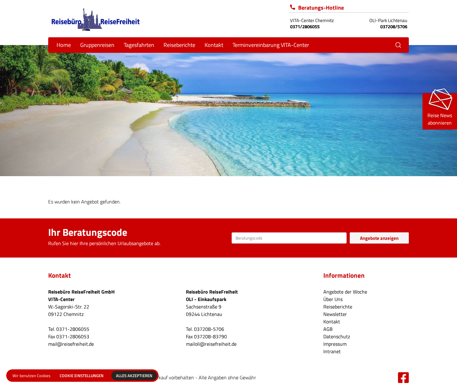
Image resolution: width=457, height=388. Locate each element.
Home (64, 45)
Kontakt (331, 321)
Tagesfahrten (139, 45)
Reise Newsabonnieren (439, 119)
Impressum (335, 344)
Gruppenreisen (97, 45)
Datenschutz (336, 336)
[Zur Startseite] (95, 19)
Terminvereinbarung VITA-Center (271, 45)
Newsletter (335, 314)
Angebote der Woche (345, 291)
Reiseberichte (179, 45)
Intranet (332, 351)
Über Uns (333, 299)
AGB (328, 329)
